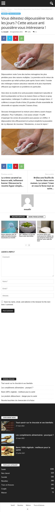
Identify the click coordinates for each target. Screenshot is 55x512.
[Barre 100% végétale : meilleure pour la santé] (7, 451)
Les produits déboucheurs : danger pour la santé (19, 396)
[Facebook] (3, 38)
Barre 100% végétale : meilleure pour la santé (18, 392)
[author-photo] (27, 200)
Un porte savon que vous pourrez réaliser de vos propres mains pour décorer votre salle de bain (45, 237)
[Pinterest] (15, 38)
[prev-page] (26, 245)
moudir (5, 32)
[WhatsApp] (21, 38)
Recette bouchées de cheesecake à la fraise (17, 400)
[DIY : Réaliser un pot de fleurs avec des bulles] (27, 227)
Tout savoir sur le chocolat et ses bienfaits (17, 383)
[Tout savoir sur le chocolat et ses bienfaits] (7, 426)
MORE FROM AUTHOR (36, 217)
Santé (3, 469)
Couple (3, 489)
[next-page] (29, 245)
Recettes (4, 481)
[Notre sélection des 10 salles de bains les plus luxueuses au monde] (9, 227)
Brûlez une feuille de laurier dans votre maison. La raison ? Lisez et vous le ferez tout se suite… (42, 183)
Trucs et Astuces (14, 13)
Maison (9, 9)
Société (4, 477)
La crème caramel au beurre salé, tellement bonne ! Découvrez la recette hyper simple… (12, 181)
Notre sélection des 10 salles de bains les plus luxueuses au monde (8, 236)
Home (3, 9)
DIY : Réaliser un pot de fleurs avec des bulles (27, 235)
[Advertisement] (27, 345)
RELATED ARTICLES (18, 217)
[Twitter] (9, 38)
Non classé (5, 473)
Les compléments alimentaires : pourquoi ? (17, 388)
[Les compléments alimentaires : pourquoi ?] (7, 438)
